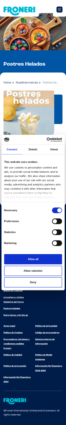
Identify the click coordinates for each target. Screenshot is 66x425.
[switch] (57, 221)
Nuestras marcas (27, 82)
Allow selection (33, 270)
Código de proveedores (47, 333)
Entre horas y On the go (16, 315)
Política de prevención (15, 366)
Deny (33, 282)
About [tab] (54, 149)
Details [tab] (33, 149)
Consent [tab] (12, 149)
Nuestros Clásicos (13, 291)
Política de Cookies (13, 333)
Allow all (33, 259)
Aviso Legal (9, 326)
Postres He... (51, 82)
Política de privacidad (46, 326)
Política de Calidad (13, 355)
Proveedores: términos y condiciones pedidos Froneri (17, 343)
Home (7, 82)
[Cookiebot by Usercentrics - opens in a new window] (47, 139)
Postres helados (12, 309)
